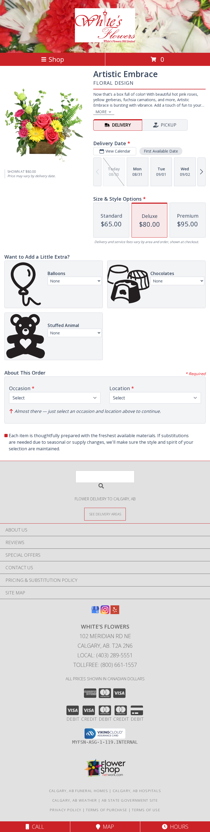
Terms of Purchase (106, 809)
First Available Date (161, 151)
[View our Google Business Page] (95, 612)
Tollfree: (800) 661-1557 (105, 664)
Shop (56, 59)
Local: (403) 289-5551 (105, 655)
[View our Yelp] (114, 612)
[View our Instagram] (105, 612)
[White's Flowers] (105, 39)
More (101, 111)
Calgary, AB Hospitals (137, 790)
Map (107, 826)
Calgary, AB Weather (74, 800)
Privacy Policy (65, 809)
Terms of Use (146, 809)
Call (36, 826)
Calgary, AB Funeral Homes (78, 790)
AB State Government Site (130, 800)
